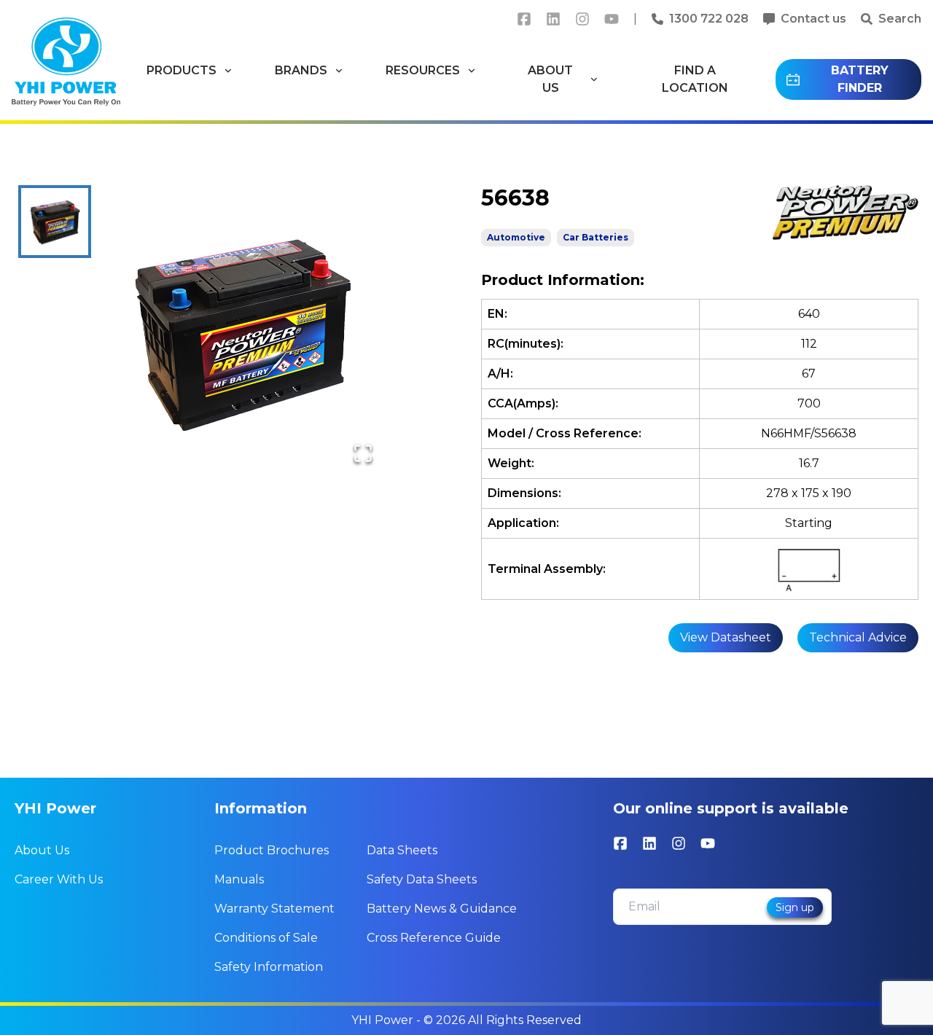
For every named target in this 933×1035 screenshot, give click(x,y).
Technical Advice (858, 637)
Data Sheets (402, 850)
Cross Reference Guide (434, 938)
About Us (42, 850)
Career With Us (59, 879)
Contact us (813, 19)
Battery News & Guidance (442, 908)
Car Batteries (595, 237)
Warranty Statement (274, 908)
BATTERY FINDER (860, 79)
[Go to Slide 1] (54, 221)
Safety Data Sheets (422, 879)
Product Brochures (271, 850)
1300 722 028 (709, 19)
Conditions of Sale (266, 938)
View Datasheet (725, 637)
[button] (241, 331)
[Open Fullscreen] (363, 453)
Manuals (239, 879)
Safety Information (268, 967)
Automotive (516, 237)
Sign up (795, 907)
